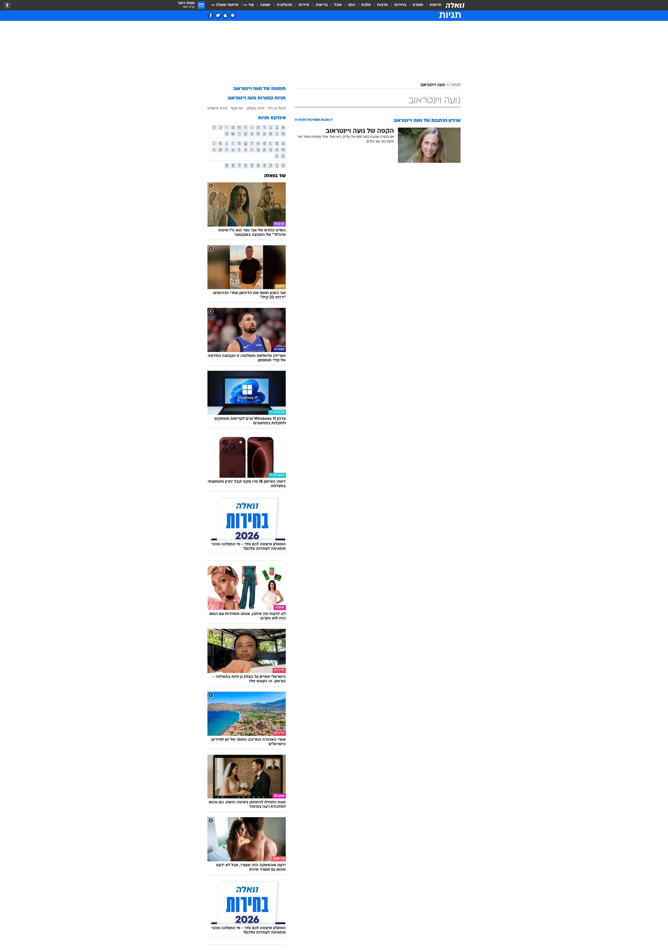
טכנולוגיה (284, 5)
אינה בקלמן (255, 108)
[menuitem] (432, 5)
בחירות (400, 5)
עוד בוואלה (275, 176)
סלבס (366, 5)
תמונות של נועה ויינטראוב (259, 89)
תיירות (304, 5)
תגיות (456, 85)
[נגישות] (7, 5)
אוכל (338, 5)
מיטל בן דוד (276, 108)
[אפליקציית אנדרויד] (232, 15)
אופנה (265, 5)
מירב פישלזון (217, 108)
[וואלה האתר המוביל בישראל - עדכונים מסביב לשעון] (455, 5)
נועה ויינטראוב (432, 85)
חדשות (436, 5)
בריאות (322, 5)
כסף (351, 5)
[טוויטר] (218, 15)
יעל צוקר (236, 108)
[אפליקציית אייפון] (225, 15)
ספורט (418, 5)
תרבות (382, 5)
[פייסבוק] (210, 15)
